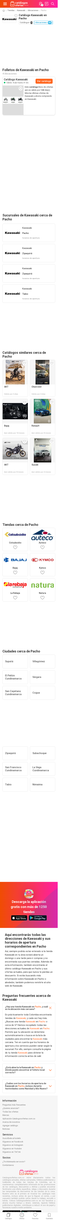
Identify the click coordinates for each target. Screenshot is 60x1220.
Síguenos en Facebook (12, 1141)
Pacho (38, 1006)
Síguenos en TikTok (11, 1152)
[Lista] (46, 3)
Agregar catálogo (10, 1125)
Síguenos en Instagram (12, 1145)
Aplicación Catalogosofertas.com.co (18, 1118)
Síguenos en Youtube (12, 1148)
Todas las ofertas (10, 1112)
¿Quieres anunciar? (10, 1108)
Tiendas (11, 10)
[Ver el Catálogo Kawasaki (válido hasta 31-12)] (13, 100)
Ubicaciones (33, 10)
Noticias (6, 1129)
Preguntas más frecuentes (14, 1105)
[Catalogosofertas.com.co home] (19, 4)
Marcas (5, 1115)
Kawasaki (21, 10)
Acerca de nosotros (11, 1122)
